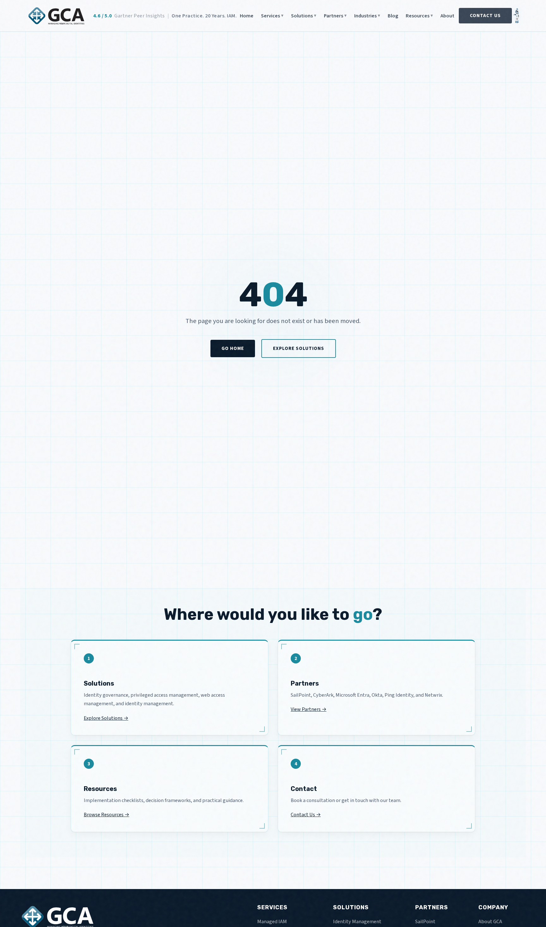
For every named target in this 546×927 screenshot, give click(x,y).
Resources (417, 15)
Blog (393, 15)
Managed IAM (272, 921)
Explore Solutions (298, 348)
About (447, 15)
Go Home (232, 348)
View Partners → (308, 709)
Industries (365, 15)
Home (246, 15)
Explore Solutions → (106, 718)
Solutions (302, 15)
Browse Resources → (106, 814)
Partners (333, 15)
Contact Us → (306, 814)
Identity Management (357, 921)
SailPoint (425, 921)
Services (270, 15)
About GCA (490, 921)
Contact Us (485, 15)
